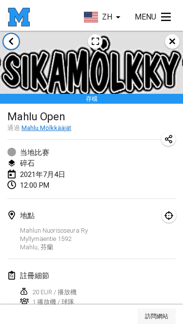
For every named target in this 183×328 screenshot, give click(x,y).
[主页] (18, 17)
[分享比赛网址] (168, 138)
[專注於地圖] (169, 215)
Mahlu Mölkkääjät (46, 127)
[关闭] (172, 41)
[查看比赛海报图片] (95, 41)
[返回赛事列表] (11, 41)
